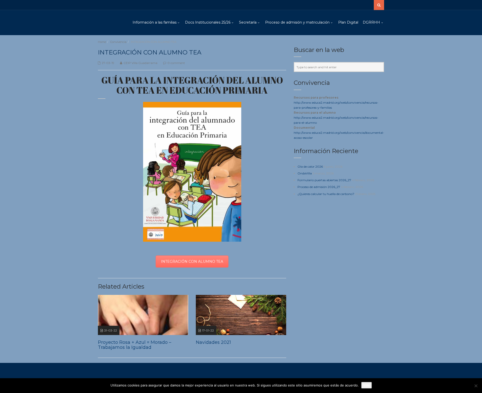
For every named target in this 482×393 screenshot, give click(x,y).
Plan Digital (348, 22)
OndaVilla (304, 173)
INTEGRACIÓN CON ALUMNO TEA (192, 261)
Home (102, 42)
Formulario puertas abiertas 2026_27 (324, 180)
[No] (475, 385)
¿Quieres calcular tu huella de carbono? (325, 194)
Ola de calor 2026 (310, 166)
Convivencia (118, 42)
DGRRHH (371, 22)
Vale (366, 385)
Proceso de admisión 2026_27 (318, 187)
